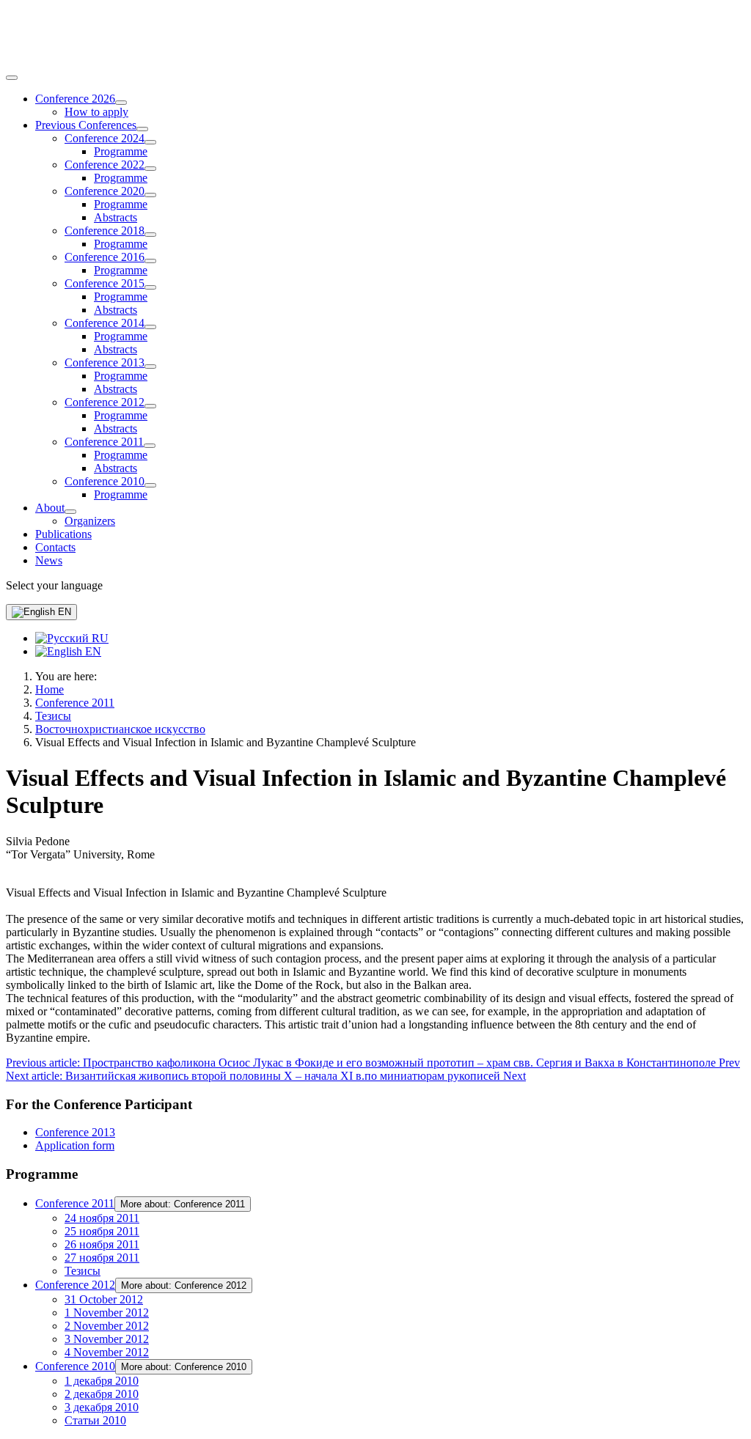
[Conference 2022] (150, 168)
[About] (70, 511)
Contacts (55, 547)
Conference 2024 (104, 138)
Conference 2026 (75, 98)
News (48, 560)
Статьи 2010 (95, 1420)
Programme (120, 151)
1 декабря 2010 (102, 1380)
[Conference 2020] (150, 195)
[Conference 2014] (150, 327)
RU (99, 638)
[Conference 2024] (150, 142)
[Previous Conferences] (142, 129)
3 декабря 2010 (102, 1407)
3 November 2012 (107, 1339)
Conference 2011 (104, 441)
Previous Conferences (85, 125)
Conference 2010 (104, 481)
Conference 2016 (104, 257)
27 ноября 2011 (102, 1257)
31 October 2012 (104, 1299)
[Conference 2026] (121, 102)
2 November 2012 (107, 1326)
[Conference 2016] (150, 261)
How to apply (96, 112)
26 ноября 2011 (102, 1244)
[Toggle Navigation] (12, 78)
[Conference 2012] (150, 406)
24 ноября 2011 (102, 1218)
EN (63, 611)
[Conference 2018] (150, 234)
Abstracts (115, 217)
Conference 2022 (104, 164)
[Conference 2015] (150, 287)
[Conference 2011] (149, 446)
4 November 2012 (107, 1352)
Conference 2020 (104, 191)
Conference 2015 (104, 283)
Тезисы (82, 1271)
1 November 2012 (107, 1312)
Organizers (90, 521)
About (50, 507)
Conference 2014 (104, 323)
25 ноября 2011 (102, 1231)
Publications (63, 534)
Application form (74, 1145)
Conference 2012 (104, 402)
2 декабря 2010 (102, 1394)
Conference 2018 (104, 230)
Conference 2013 (104, 362)
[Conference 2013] (150, 366)
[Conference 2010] (150, 485)
